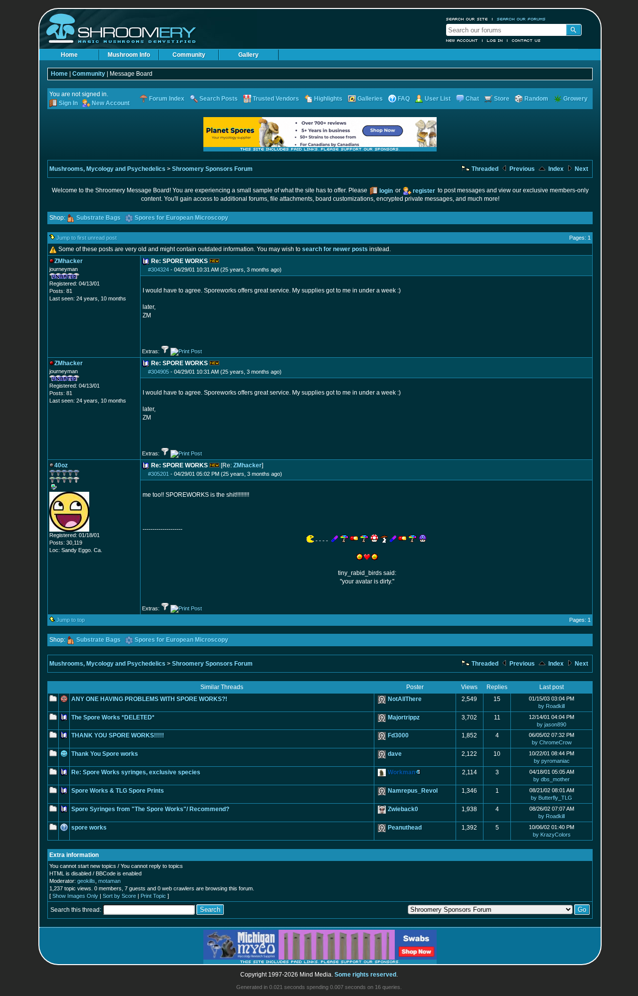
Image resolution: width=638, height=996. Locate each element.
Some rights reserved (365, 974)
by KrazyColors (552, 835)
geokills (86, 881)
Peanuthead (405, 827)
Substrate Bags (98, 217)
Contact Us (526, 40)
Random (536, 98)
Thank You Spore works (104, 753)
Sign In (68, 103)
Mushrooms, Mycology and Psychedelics (107, 168)
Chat (472, 98)
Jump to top (70, 620)
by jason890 (551, 724)
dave (395, 753)
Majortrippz (404, 717)
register (424, 190)
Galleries (370, 98)
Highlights (328, 98)
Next (580, 168)
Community (188, 54)
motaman (109, 881)
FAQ (404, 98)
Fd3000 (398, 735)
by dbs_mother (551, 779)
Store (501, 98)
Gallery (248, 54)
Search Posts (218, 98)
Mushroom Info (129, 54)
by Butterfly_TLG (551, 798)
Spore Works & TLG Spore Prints (117, 790)
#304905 (158, 372)
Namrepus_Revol (413, 790)
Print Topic (153, 896)
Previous (521, 168)
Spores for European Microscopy (181, 217)
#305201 (158, 474)
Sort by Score (119, 896)
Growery (575, 98)
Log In (495, 40)
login (386, 190)
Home (69, 54)
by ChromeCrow (552, 742)
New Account (462, 40)
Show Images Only (75, 896)
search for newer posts (335, 249)
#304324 (158, 270)
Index (555, 168)
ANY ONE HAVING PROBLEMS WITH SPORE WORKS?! (149, 699)
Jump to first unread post (86, 238)
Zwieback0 (403, 809)
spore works (89, 827)
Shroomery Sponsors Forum (212, 168)
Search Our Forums (521, 18)
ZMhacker (247, 465)
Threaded (484, 168)
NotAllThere (405, 699)
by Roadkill (551, 706)
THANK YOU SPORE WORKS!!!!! (117, 735)
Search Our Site (467, 18)
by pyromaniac (552, 761)
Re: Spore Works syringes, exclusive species (135, 772)
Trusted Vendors (276, 98)
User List (438, 98)
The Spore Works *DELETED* (113, 717)
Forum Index (166, 98)
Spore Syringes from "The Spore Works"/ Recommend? (150, 809)
